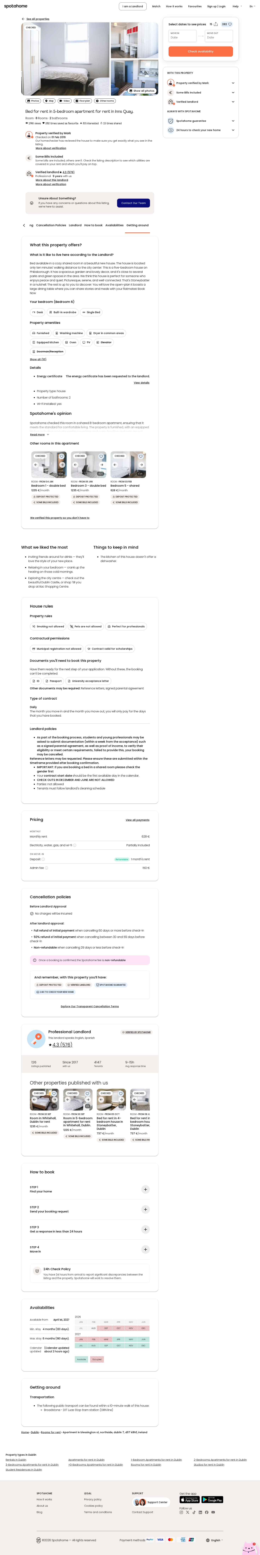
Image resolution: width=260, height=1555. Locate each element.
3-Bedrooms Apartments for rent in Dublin (32, 1464)
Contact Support (142, 1512)
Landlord (75, 225)
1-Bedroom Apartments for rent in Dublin (156, 1460)
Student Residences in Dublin (24, 1469)
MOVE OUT (212, 33)
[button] (237, 6)
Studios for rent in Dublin (209, 1464)
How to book (93, 225)
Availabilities (114, 225)
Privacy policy (93, 1499)
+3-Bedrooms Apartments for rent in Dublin (95, 1464)
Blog (39, 1512)
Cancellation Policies (51, 225)
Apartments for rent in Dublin (86, 1460)
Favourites (195, 6)
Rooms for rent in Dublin (146, 1464)
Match (156, 6)
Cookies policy (93, 1506)
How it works (174, 6)
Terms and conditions (98, 1512)
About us (42, 1506)
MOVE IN (175, 33)
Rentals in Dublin (16, 1460)
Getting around (137, 225)
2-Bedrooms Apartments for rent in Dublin (220, 1460)
